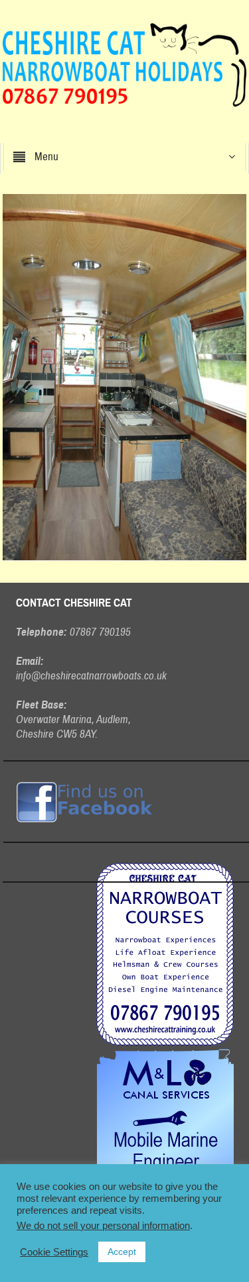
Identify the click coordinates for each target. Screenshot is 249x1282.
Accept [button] (122, 1251)
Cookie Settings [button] (54, 1252)
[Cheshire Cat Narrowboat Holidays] (124, 64)
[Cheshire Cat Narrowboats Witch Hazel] (125, 376)
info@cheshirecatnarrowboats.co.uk (91, 676)
